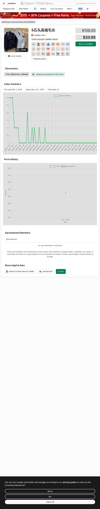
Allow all (50, 502)
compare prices (39, 59)
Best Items (23, 9)
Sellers (43, 9)
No (50, 496)
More (69, 9)
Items (12, 22)
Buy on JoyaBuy (86, 44)
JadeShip (5, 22)
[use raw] (67, 54)
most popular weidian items (44, 39)
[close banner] (98, 15)
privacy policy (70, 482)
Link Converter (56, 9)
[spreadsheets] (35, 8)
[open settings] (87, 8)
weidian (19, 22)
